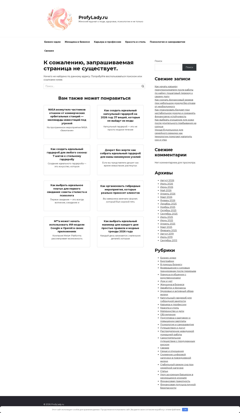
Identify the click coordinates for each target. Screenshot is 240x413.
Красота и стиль (135, 42)
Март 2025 (166, 227)
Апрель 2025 (167, 223)
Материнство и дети (172, 311)
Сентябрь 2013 (168, 240)
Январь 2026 (167, 200)
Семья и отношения (172, 351)
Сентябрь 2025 (169, 213)
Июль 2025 (166, 217)
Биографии (167, 261)
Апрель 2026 (167, 193)
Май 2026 (165, 190)
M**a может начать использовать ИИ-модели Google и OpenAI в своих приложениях (66, 226)
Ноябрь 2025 (167, 207)
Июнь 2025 (166, 220)
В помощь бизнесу (171, 264)
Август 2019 (167, 233)
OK (185, 409)
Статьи (164, 371)
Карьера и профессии (107, 42)
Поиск (158, 61)
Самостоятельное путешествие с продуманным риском (177, 341)
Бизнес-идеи (52, 42)
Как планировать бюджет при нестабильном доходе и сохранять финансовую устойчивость (175, 113)
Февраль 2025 (168, 230)
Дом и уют (166, 281)
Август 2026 (167, 180)
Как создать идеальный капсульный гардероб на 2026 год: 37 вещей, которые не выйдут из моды (120, 115)
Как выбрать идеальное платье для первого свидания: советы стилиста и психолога (67, 190)
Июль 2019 (166, 237)
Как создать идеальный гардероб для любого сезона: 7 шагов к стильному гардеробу (67, 154)
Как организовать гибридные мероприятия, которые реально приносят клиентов (120, 189)
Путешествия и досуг (172, 328)
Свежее (49, 50)
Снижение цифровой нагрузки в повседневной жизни (175, 358)
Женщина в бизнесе (77, 42)
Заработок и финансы (173, 288)
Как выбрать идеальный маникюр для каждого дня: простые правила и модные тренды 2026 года (120, 226)
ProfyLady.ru (93, 17)
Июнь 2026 (166, 187)
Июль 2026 (166, 183)
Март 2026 (166, 197)
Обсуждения (168, 314)
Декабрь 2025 (168, 203)
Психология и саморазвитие (167, 42)
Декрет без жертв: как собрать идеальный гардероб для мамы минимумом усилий (120, 153)
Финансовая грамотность (175, 381)
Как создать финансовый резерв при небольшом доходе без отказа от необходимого (175, 103)
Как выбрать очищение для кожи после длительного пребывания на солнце (175, 123)
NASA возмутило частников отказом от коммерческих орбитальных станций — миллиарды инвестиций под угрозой (67, 116)
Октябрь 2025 (168, 210)
